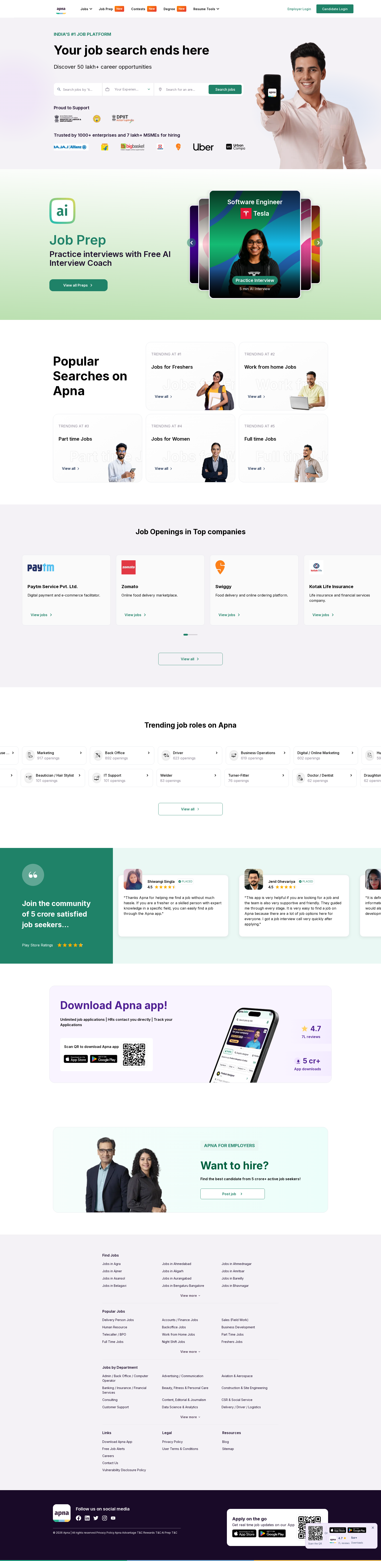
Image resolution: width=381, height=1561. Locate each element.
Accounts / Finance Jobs (180, 1320)
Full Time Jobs (112, 1342)
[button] (190, 1170)
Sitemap (228, 1449)
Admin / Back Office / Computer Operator (125, 1378)
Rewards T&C (152, 1532)
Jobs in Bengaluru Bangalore (183, 1285)
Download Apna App (117, 1442)
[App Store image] (76, 1059)
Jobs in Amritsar (233, 1271)
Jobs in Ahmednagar (237, 1264)
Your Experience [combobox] (127, 89)
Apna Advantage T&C (129, 1532)
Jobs (84, 9)
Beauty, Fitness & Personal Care (185, 1388)
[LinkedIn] (87, 1518)
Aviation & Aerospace (237, 1376)
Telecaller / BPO (114, 1334)
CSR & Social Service (237, 1400)
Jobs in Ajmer (112, 1271)
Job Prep (110, 9)
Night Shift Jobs (173, 1342)
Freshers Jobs (232, 1342)
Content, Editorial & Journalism (184, 1400)
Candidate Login (335, 9)
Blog (225, 1442)
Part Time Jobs (233, 1334)
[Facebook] (78, 1518)
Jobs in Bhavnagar (235, 1285)
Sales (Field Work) (235, 1320)
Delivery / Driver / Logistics (241, 1407)
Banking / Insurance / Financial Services (124, 1390)
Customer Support (115, 1407)
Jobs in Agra (111, 1264)
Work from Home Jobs (178, 1334)
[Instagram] (104, 1518)
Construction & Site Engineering (244, 1388)
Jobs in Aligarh (172, 1271)
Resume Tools (204, 9)
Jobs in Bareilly (233, 1278)
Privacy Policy (172, 1442)
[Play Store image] (105, 1059)
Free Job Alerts (113, 1449)
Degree (174, 9)
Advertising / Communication (182, 1376)
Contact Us (110, 1463)
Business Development (238, 1327)
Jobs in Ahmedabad (176, 1264)
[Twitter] (96, 1518)
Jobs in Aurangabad (176, 1278)
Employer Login (299, 9)
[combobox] (77, 89)
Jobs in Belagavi (114, 1285)
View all (187, 659)
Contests (143, 9)
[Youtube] (113, 1518)
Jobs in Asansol (113, 1278)
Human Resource (114, 1327)
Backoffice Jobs (174, 1327)
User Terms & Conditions (180, 1449)
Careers (108, 1456)
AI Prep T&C (169, 1532)
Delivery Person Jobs (118, 1320)
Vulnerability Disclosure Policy (124, 1470)
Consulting (110, 1400)
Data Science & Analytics (180, 1407)
